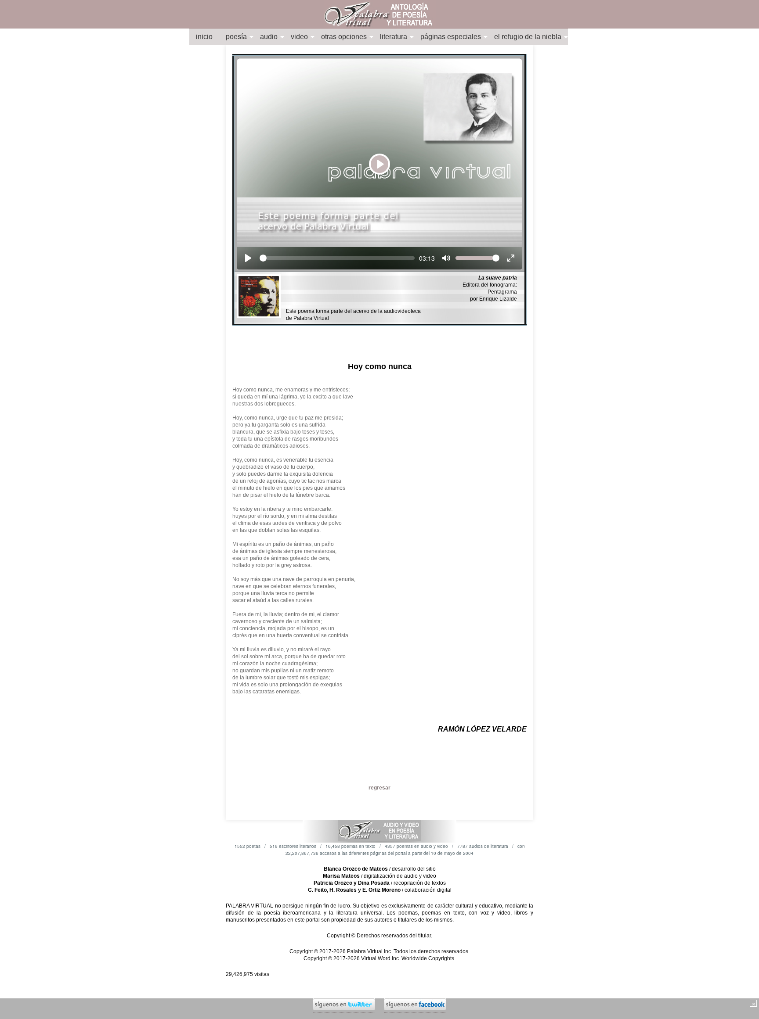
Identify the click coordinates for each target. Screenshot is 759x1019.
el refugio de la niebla (527, 36)
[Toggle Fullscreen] (511, 258)
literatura (393, 36)
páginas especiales (450, 36)
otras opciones (344, 36)
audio (269, 36)
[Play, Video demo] (248, 258)
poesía (236, 36)
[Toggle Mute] (446, 258)
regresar (379, 788)
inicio (204, 36)
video (299, 36)
